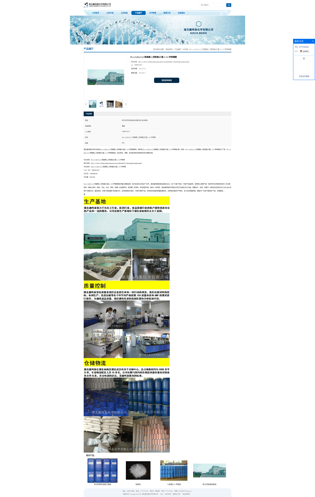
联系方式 (167, 13)
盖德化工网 (176, 494)
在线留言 (181, 13)
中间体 (185, 49)
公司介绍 (110, 13)
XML (161, 494)
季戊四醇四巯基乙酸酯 (102, 484)
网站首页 (169, 49)
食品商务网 (186, 494)
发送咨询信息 (166, 80)
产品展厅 (138, 13)
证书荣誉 (152, 13)
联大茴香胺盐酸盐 (209, 484)
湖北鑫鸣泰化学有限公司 (150, 494)
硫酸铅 (138, 484)
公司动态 (124, 13)
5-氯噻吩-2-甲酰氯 (174, 484)
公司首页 (95, 13)
